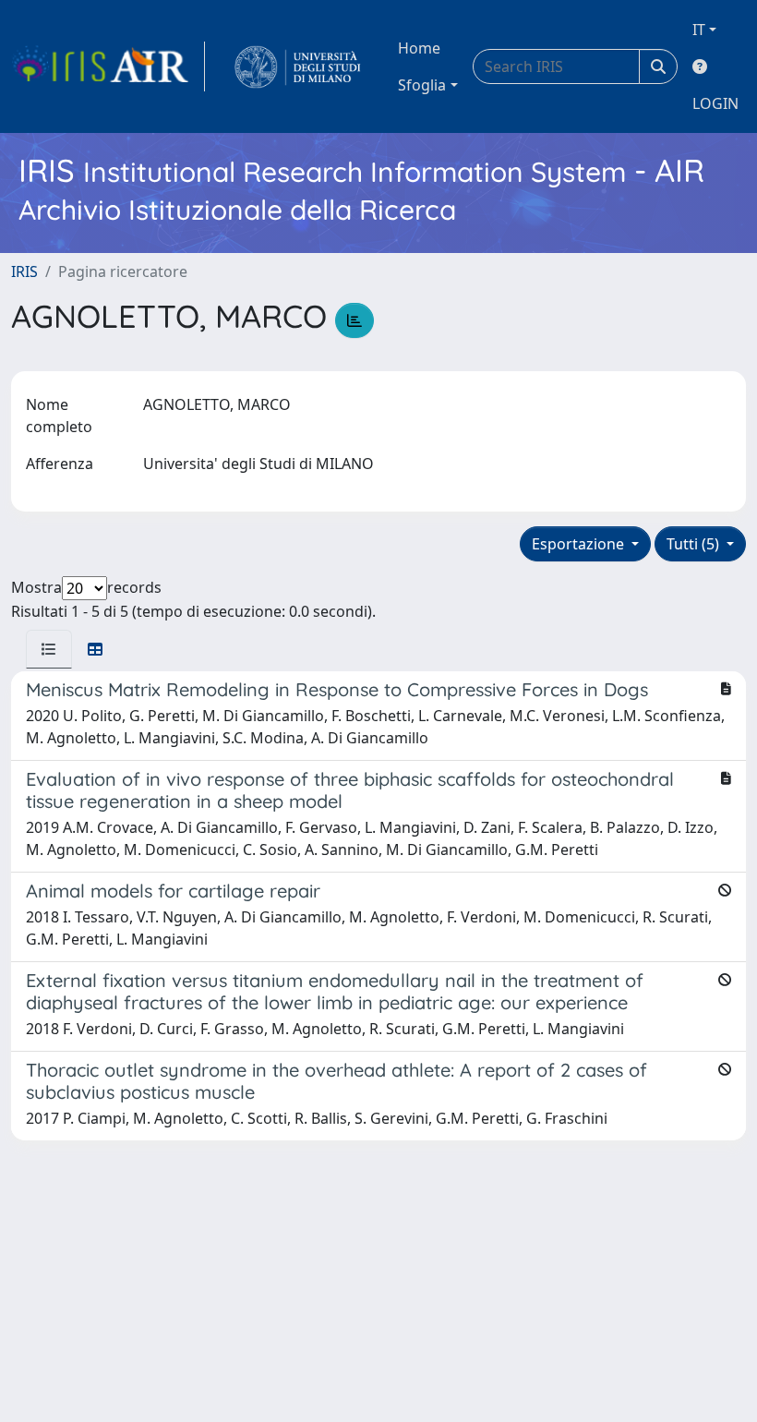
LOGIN (715, 103)
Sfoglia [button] (422, 85)
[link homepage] (108, 66)
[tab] (49, 649)
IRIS (24, 271)
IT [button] (698, 29)
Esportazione (580, 544)
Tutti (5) (695, 544)
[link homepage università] (298, 66)
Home (419, 48)
